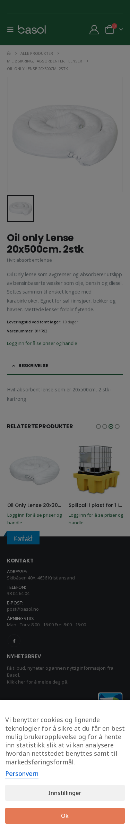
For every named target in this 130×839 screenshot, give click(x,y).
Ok (65, 816)
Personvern (21, 773)
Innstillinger (64, 793)
